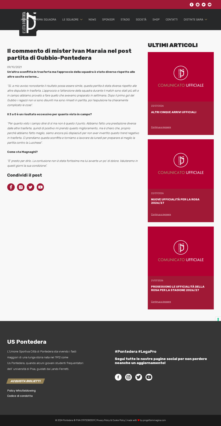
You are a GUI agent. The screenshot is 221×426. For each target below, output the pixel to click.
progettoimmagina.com (154, 420)
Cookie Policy (118, 420)
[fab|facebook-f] (118, 377)
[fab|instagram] (128, 377)
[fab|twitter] (138, 377)
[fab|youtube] (148, 377)
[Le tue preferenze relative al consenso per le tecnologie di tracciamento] (218, 319)
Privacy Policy (103, 420)
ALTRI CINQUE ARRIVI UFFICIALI (173, 112)
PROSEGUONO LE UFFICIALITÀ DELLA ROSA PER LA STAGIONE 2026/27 (177, 288)
